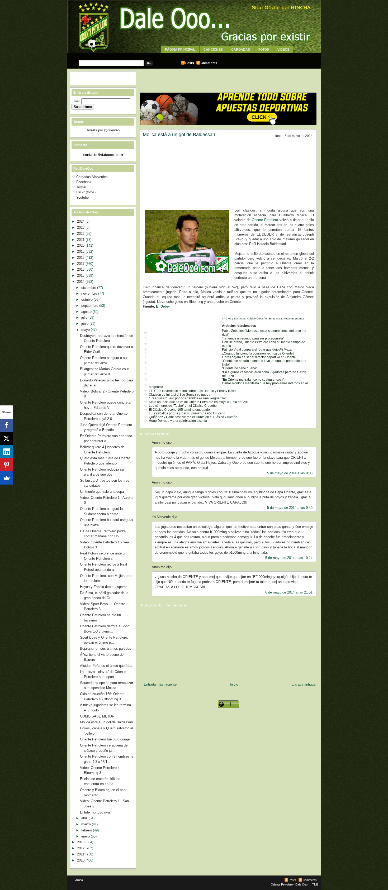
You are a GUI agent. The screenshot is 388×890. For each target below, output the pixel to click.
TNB (315, 884)
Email (76, 101)
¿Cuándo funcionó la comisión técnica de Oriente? (258, 353)
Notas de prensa (293, 318)
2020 (81, 245)
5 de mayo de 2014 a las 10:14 (289, 558)
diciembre (89, 288)
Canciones (213, 49)
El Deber (163, 306)
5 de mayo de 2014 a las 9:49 (290, 508)
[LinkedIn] (6, 451)
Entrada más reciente (160, 684)
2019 (81, 251)
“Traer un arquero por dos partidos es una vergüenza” (187, 398)
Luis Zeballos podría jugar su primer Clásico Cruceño (187, 413)
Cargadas (240, 49)
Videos (283, 49)
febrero (87, 830)
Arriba (79, 880)
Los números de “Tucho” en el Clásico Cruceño (183, 406)
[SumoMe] (6, 478)
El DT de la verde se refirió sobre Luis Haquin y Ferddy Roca (192, 391)
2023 (81, 227)
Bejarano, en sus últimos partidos (105, 648)
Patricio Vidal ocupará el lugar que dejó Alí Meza (257, 349)
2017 (81, 264)
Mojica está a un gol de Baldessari (179, 134)
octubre (87, 300)
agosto (87, 312)
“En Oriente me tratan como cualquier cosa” (253, 379)
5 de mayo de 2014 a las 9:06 (290, 473)
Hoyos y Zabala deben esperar (103, 587)
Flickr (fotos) (86, 192)
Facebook (83, 182)
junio (85, 324)
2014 (81, 282)
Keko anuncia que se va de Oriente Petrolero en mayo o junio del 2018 (199, 402)
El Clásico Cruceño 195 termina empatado (179, 409)
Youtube (82, 197)
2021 (81, 240)
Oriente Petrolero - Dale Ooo (289, 884)
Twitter (81, 187)
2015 (81, 275)
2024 (81, 221)
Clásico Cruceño (257, 318)
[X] (6, 438)
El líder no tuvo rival (95, 812)
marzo (86, 824)
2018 (81, 258)
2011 (81, 854)
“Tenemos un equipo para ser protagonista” (253, 338)
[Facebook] (6, 425)
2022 (81, 234)
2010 (81, 860)
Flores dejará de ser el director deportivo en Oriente (259, 357)
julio (84, 317)
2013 (81, 842)
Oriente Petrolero (265, 220)
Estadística (275, 318)
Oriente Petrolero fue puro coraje (105, 739)
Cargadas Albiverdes (92, 177)
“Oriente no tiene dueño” (239, 368)
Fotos (263, 49)
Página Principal (180, 49)
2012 (81, 848)
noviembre (89, 293)
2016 (81, 269)
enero (86, 836)
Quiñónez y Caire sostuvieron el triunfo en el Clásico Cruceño (193, 417)
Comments (209, 63)
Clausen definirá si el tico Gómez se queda (179, 394)
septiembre (90, 306)
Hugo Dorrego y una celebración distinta (178, 421)
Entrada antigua (303, 684)
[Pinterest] (6, 464)
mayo (86, 330)
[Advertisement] (194, 55)
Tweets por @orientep (103, 130)
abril (85, 818)
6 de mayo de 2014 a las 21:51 (289, 592)
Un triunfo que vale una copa (102, 492)
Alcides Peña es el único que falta (106, 666)
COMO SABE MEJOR (97, 716)
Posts (189, 63)
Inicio (234, 684)
